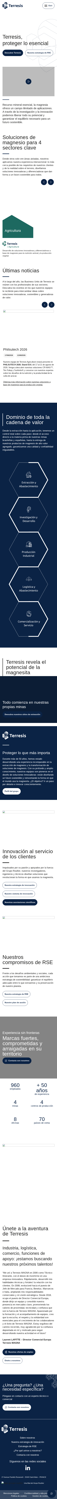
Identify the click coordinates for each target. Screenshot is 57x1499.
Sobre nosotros (28, 1438)
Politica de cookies (19, 1496)
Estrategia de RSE (27, 1446)
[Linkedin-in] (27, 1468)
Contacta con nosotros (28, 1455)
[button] (28, 81)
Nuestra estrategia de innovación (27, 1442)
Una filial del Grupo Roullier (34, 1483)
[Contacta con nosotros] (51, 1493)
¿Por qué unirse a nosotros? (28, 1450)
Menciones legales (11, 1493)
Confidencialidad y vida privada (37, 1493)
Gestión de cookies (40, 1496)
